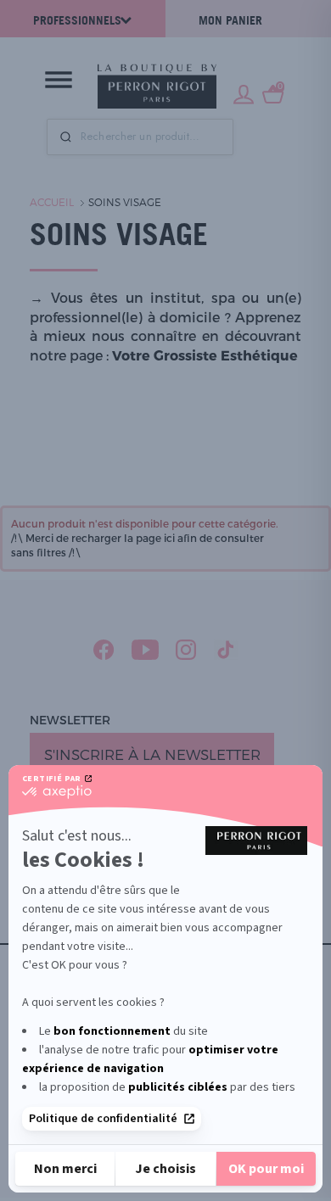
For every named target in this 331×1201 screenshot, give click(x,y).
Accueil (52, 202)
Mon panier (230, 20)
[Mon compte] (243, 92)
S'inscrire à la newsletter (152, 754)
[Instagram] (186, 650)
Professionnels (77, 20)
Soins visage (124, 202)
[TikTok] (226, 650)
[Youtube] (145, 650)
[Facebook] (104, 650)
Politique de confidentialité (103, 1118)
